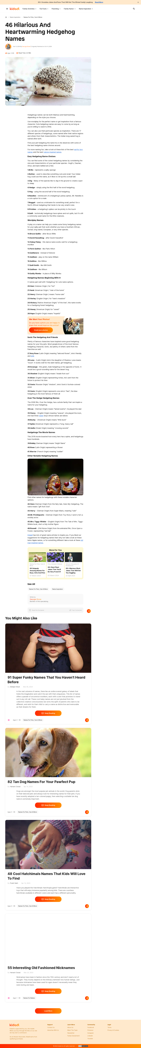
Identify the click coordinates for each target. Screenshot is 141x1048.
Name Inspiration (85, 9)
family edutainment (73, 1036)
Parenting (55, 9)
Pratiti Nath (14, 883)
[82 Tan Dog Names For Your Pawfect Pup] (48, 752)
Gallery (12, 103)
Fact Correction (77, 610)
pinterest (90, 1030)
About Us (70, 1027)
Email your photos (41, 330)
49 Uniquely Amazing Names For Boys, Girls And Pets (37, 570)
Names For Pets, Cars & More (37, 565)
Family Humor (69, 9)
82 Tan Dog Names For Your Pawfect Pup (41, 782)
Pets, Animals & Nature (55, 564)
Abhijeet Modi (15, 687)
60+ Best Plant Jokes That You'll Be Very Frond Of (54, 569)
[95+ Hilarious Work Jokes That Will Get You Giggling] (73, 557)
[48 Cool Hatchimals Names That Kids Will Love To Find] (48, 844)
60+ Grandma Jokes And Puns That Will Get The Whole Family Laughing (65, 2)
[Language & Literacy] (9, 720)
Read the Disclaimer (38, 610)
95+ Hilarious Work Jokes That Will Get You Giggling (73, 570)
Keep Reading (50, 713)
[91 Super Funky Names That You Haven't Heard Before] (48, 648)
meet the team (72, 1030)
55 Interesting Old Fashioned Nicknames (41, 968)
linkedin (90, 1036)
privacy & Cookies (113, 1030)
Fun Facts (43, 9)
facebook (90, 1027)
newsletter (70, 1033)
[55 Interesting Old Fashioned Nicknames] (48, 938)
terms (109, 1027)
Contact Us (50, 1027)
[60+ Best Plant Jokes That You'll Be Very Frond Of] (55, 556)
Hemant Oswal (15, 787)
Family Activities (29, 9)
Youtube (90, 1038)
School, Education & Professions (72, 565)
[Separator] (89, 611)
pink (32, 356)
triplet (41, 416)
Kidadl (6, 17)
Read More (99, 2)
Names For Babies (29, 998)
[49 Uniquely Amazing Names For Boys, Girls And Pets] (37, 556)
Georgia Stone (26, 46)
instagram (90, 1033)
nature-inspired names (52, 152)
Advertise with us (53, 1030)
